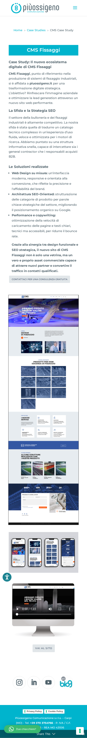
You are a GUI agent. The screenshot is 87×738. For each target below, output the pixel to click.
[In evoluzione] (43, 524)
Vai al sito (43, 648)
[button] (22, 729)
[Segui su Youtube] (48, 682)
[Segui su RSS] (65, 682)
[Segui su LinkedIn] (33, 682)
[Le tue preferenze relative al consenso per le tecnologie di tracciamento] (80, 731)
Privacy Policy (34, 711)
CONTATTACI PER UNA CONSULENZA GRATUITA (39, 279)
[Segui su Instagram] (19, 682)
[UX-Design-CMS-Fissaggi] (43, 572)
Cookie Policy (55, 711)
